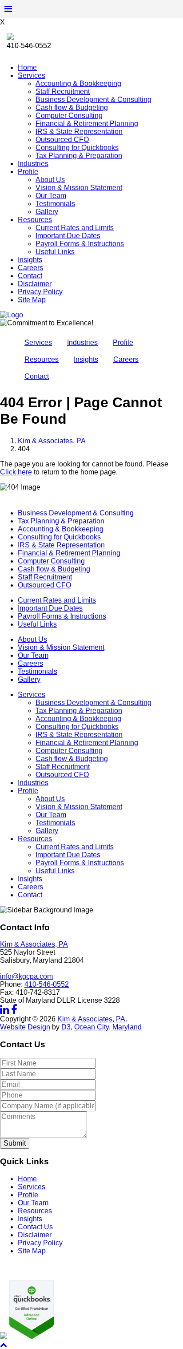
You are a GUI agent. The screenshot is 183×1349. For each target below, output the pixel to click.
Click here (16, 472)
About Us (50, 179)
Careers (30, 267)
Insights (30, 259)
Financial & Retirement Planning (87, 123)
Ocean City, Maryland (108, 1027)
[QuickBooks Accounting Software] (30, 1337)
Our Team (51, 195)
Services (31, 75)
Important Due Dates (68, 235)
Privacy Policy (40, 292)
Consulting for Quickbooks (77, 147)
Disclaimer (35, 284)
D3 (66, 1027)
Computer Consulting (69, 115)
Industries (33, 163)
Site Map (32, 300)
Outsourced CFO (62, 139)
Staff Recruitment (63, 91)
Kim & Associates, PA (52, 441)
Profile (28, 171)
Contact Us (35, 1227)
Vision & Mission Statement (79, 187)
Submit (15, 1143)
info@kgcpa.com (26, 976)
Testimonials (55, 203)
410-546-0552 (46, 984)
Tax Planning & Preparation (79, 155)
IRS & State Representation (79, 131)
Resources (35, 219)
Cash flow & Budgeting (72, 107)
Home (27, 67)
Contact (30, 276)
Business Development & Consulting (93, 99)
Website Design (25, 1027)
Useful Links (55, 251)
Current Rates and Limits (75, 227)
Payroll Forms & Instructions (80, 243)
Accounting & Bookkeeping (78, 83)
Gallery (47, 211)
